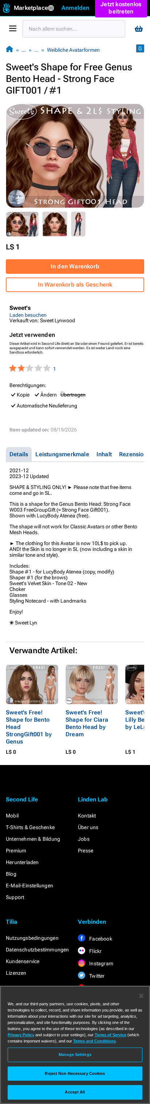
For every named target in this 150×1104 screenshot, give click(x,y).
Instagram (100, 963)
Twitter (96, 976)
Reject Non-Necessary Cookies (75, 1073)
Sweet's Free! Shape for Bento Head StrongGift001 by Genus (29, 727)
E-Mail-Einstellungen (29, 885)
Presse (85, 850)
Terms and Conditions (94, 1041)
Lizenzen (16, 973)
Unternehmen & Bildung (33, 839)
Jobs (84, 839)
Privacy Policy (21, 1035)
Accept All (75, 1092)
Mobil (12, 816)
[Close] (141, 996)
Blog (11, 874)
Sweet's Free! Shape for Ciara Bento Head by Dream (87, 723)
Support (15, 897)
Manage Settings (75, 1054)
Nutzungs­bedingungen (32, 938)
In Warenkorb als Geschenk (75, 284)
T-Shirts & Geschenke (30, 827)
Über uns (88, 827)
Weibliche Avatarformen (73, 50)
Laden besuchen (28, 315)
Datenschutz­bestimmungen (37, 950)
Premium (16, 850)
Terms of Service (110, 1035)
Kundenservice (23, 961)
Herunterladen (22, 862)
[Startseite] (9, 50)
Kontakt (87, 816)
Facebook (100, 939)
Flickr (95, 951)
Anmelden (76, 7)
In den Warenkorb (75, 266)
